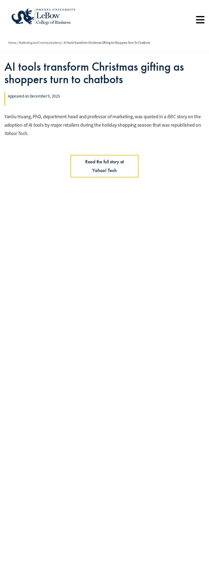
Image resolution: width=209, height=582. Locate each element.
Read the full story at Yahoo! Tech (104, 166)
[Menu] (200, 22)
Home (12, 42)
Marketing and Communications (40, 42)
